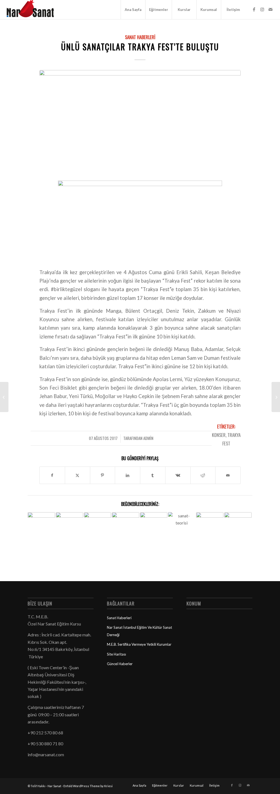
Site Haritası (116, 654)
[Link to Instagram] (262, 9)
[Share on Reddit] (203, 475)
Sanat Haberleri (140, 37)
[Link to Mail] (270, 9)
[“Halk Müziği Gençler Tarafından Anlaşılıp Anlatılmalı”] (4, 397)
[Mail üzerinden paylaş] (227, 475)
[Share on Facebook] (52, 475)
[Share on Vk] (177, 475)
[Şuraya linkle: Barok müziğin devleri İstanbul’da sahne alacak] (153, 526)
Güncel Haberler (120, 664)
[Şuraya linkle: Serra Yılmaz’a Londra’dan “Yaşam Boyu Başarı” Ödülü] (41, 519)
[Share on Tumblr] (152, 475)
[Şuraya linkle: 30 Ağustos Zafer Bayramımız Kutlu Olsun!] (69, 520)
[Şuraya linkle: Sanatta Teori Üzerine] (182, 522)
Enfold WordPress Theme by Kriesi (88, 786)
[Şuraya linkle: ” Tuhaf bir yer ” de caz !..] (97, 516)
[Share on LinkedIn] (127, 475)
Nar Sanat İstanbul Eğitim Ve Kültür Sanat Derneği (139, 631)
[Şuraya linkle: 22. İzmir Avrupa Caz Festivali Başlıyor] (238, 531)
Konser (219, 434)
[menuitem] (133, 9)
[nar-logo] (33, 9)
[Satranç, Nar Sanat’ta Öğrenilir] (276, 397)
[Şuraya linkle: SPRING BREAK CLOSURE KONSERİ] (125, 526)
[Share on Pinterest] (102, 475)
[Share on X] (77, 475)
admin (148, 438)
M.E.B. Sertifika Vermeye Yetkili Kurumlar (139, 644)
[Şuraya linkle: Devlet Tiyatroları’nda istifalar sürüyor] (209, 520)
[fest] (140, 120)
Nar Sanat (54, 786)
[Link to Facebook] (254, 9)
